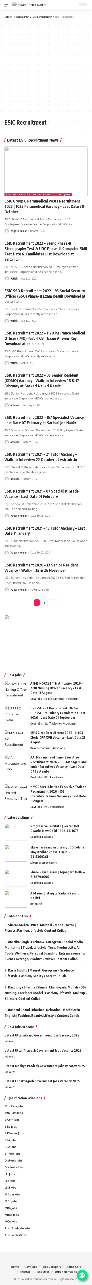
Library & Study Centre (43, 862)
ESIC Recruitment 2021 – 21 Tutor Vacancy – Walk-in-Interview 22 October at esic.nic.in (40, 457)
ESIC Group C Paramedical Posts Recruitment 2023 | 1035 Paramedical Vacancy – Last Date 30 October (44, 206)
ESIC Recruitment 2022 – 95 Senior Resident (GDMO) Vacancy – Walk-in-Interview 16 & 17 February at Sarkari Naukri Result (41, 380)
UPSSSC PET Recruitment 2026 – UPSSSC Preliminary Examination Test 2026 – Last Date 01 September (58, 712)
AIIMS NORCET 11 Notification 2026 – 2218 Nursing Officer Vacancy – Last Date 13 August (56, 688)
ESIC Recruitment (39, 194)
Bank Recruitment (40, 748)
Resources (36, 904)
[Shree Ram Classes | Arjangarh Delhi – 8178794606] (16, 878)
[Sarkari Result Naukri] (29, 5)
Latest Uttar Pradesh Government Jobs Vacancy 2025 (43, 1050)
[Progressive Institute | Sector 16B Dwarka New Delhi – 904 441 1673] (16, 832)
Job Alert (10, 1041)
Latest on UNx (17, 916)
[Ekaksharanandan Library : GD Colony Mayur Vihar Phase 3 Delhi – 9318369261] (16, 853)
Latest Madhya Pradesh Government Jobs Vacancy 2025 (45, 1066)
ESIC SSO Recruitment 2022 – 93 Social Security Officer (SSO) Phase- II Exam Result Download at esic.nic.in (45, 296)
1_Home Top (14, 194)
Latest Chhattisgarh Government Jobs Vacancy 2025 (42, 1081)
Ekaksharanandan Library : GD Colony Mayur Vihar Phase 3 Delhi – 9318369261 (57, 852)
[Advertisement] (46, 68)
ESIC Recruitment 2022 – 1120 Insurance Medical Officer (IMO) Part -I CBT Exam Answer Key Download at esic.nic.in (44, 338)
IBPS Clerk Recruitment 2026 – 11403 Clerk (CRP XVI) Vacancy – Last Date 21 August (57, 737)
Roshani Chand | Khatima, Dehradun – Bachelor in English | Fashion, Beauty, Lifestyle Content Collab (42, 1013)
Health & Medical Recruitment (61, 698)
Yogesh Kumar (18, 231)
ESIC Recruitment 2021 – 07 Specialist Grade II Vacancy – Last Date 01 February (42, 494)
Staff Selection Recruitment (60, 723)
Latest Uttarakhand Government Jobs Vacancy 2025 (42, 1035)
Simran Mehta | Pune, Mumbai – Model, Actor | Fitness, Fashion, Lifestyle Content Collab (40, 928)
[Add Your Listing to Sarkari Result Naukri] (16, 899)
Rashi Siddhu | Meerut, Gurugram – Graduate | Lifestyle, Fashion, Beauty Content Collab (40, 973)
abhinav (14, 405)
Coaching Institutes (41, 836)
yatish (14, 278)
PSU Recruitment (54, 777)
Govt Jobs (63, 194)
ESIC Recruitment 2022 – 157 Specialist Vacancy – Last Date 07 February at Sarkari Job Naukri (45, 420)
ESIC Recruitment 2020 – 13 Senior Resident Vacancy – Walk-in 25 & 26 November (41, 567)
